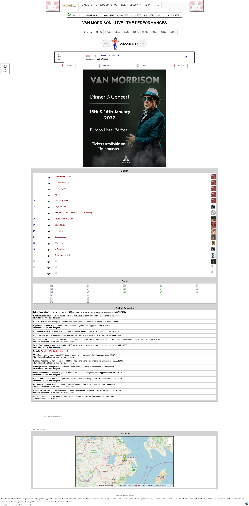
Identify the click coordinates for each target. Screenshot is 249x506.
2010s (163, 32)
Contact (131, 495)
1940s (99, 32)
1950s (108, 32)
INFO (147, 5)
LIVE (123, 5)
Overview (88, 32)
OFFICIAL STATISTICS (106, 5)
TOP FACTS (86, 5)
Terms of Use (118, 495)
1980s (136, 32)
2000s (154, 32)
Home (156, 5)
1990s (145, 32)
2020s (173, 32)
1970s (126, 32)
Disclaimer (126, 495)
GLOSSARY (135, 5)
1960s (117, 32)
